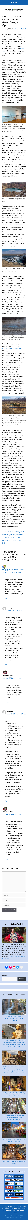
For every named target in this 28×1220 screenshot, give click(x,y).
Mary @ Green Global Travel (12, 570)
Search (4, 976)
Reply (6, 598)
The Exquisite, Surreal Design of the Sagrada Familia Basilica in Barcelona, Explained (14, 1117)
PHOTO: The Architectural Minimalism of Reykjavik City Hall (13, 540)
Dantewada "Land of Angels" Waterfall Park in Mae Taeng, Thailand (14, 1018)
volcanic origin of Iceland (11, 348)
